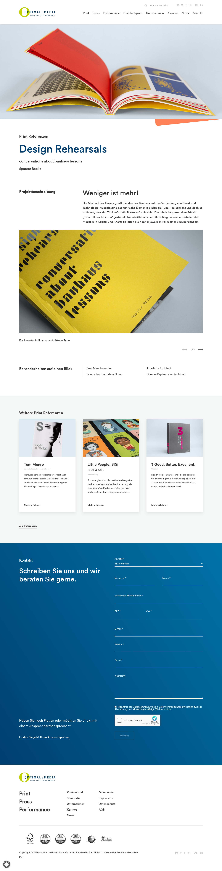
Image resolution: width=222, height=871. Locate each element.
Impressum (106, 798)
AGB (102, 809)
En (201, 4)
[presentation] (184, 349)
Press (96, 13)
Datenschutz (107, 804)
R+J (21, 856)
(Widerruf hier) (163, 709)
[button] (6, 864)
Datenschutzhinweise (144, 706)
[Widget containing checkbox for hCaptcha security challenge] (137, 720)
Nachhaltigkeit (133, 13)
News (185, 13)
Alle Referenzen (28, 526)
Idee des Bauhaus (138, 203)
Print (86, 13)
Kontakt (198, 13)
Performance (111, 13)
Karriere (172, 13)
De (196, 4)
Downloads (106, 792)
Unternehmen (155, 13)
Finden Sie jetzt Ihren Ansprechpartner (44, 737)
